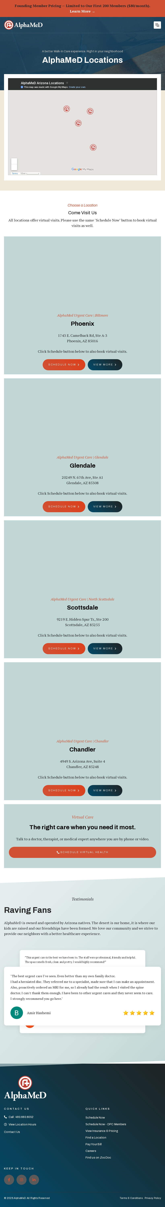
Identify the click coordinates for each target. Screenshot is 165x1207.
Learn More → (82, 11)
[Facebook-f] (9, 1180)
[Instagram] (21, 1180)
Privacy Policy (153, 1198)
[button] (157, 25)
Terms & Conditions (131, 1198)
